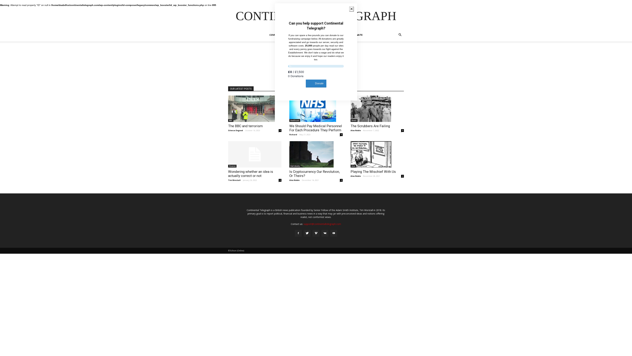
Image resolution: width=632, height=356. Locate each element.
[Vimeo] (316, 233)
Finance (232, 166)
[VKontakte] (325, 233)
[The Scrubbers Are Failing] (377, 109)
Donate (358, 34)
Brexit (354, 120)
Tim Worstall (234, 180)
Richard (293, 134)
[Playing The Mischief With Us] (377, 154)
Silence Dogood (235, 130)
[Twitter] (307, 233)
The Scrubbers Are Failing (370, 126)
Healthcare (294, 120)
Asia (353, 166)
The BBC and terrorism (245, 126)
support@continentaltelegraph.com (322, 224)
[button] (400, 35)
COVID (272, 34)
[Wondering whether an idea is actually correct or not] (254, 154)
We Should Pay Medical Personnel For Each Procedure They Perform (315, 128)
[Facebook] (298, 233)
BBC (230, 120)
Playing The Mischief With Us (373, 172)
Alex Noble (356, 130)
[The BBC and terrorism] (254, 109)
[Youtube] (333, 233)
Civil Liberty (295, 166)
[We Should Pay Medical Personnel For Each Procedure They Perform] (316, 109)
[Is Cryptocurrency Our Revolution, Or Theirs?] (316, 154)
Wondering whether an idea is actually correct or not (250, 174)
